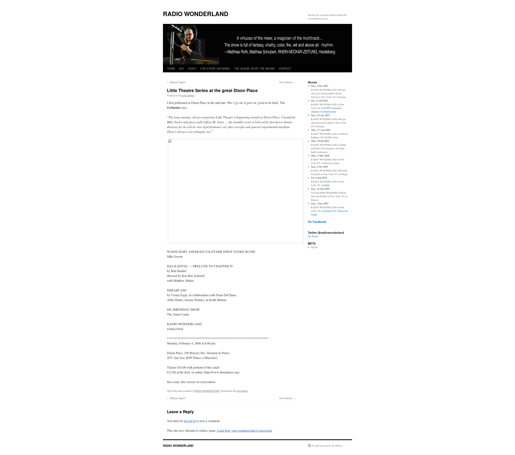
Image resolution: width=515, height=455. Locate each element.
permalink (242, 390)
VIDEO (192, 68)
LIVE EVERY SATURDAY (215, 68)
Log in (314, 247)
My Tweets (313, 236)
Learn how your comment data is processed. (244, 430)
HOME (171, 68)
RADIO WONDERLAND (195, 13)
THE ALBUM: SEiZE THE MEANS (254, 68)
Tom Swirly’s (287, 82)
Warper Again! (176, 82)
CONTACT (285, 68)
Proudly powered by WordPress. (327, 445)
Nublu (326, 185)
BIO (181, 68)
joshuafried (188, 95)
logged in (190, 421)
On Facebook (317, 222)
